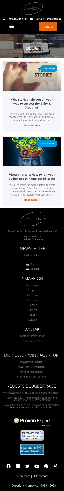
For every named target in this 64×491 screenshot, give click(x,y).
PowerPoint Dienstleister (31, 366)
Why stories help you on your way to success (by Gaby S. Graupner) (32, 103)
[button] (12, 26)
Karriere (32, 309)
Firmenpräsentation (31, 371)
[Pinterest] (46, 466)
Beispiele (32, 290)
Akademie (32, 300)
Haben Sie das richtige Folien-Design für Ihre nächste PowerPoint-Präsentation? (31, 399)
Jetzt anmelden (32, 255)
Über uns (32, 295)
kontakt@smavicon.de (32, 335)
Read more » (32, 125)
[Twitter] (27, 466)
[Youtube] (36, 466)
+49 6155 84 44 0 (32, 340)
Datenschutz (40, 476)
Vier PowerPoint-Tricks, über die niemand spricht (31, 392)
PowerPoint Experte (31, 361)
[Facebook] (8, 466)
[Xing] (55, 466)
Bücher (33, 304)
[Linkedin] (18, 466)
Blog (32, 314)
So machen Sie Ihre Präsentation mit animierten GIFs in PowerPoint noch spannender (31, 406)
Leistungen (32, 285)
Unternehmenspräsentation (31, 376)
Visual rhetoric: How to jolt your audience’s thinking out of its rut (32, 176)
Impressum (23, 476)
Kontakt (32, 319)
